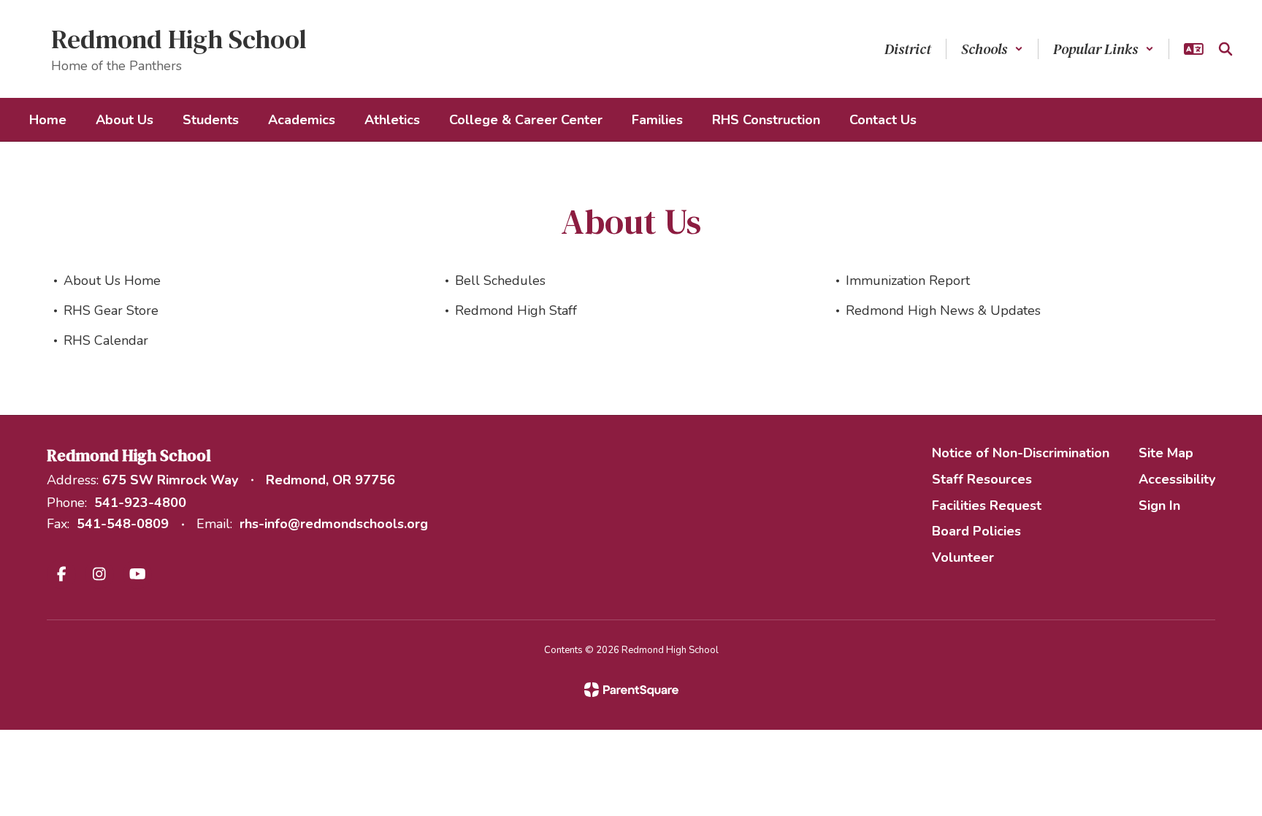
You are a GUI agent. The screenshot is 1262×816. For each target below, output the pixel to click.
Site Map (1166, 453)
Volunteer (963, 557)
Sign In (1159, 505)
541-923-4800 (140, 502)
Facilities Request (986, 505)
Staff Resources (982, 479)
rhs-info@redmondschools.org (334, 524)
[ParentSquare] (631, 690)
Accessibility (1177, 479)
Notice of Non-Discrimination (1020, 453)
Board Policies (976, 531)
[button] (992, 49)
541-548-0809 (123, 524)
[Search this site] (1225, 49)
